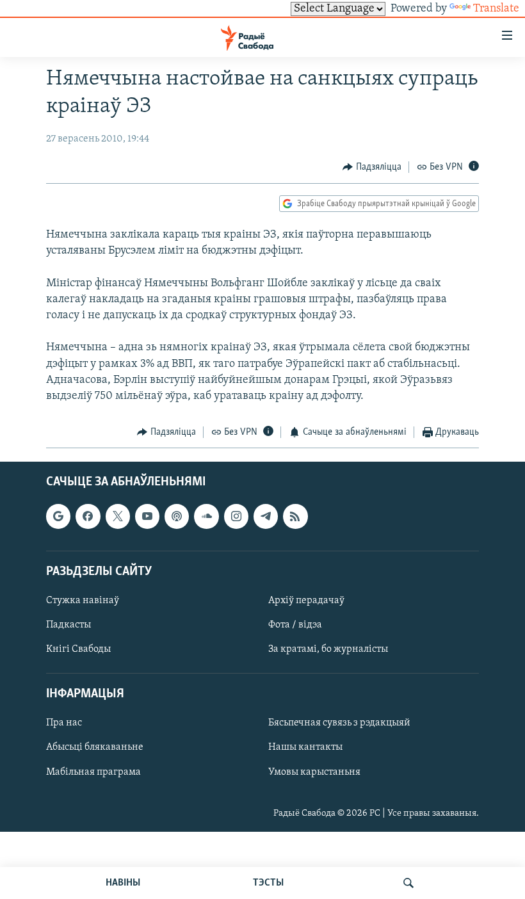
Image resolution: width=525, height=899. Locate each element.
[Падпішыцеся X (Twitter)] (118, 516)
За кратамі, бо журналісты (328, 649)
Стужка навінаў (82, 600)
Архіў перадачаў (306, 600)
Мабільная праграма (93, 771)
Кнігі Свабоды (78, 649)
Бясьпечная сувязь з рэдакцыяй (339, 723)
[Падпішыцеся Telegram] (266, 516)
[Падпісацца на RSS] (295, 516)
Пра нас (64, 723)
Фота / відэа (295, 625)
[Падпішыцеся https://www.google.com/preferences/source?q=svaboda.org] (58, 516)
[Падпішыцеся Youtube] (147, 516)
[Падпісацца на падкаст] (177, 516)
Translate (496, 9)
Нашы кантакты (305, 747)
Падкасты (68, 625)
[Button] (372, 167)
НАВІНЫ (123, 883)
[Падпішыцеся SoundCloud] (206, 516)
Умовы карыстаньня (314, 771)
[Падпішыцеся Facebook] (88, 516)
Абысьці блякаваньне (94, 747)
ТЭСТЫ (268, 883)
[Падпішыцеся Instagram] (236, 516)
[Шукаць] (408, 883)
